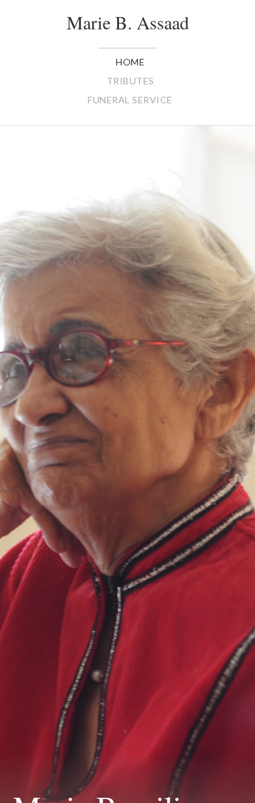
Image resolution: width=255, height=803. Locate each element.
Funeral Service (130, 99)
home (130, 61)
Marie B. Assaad (128, 22)
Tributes (130, 80)
